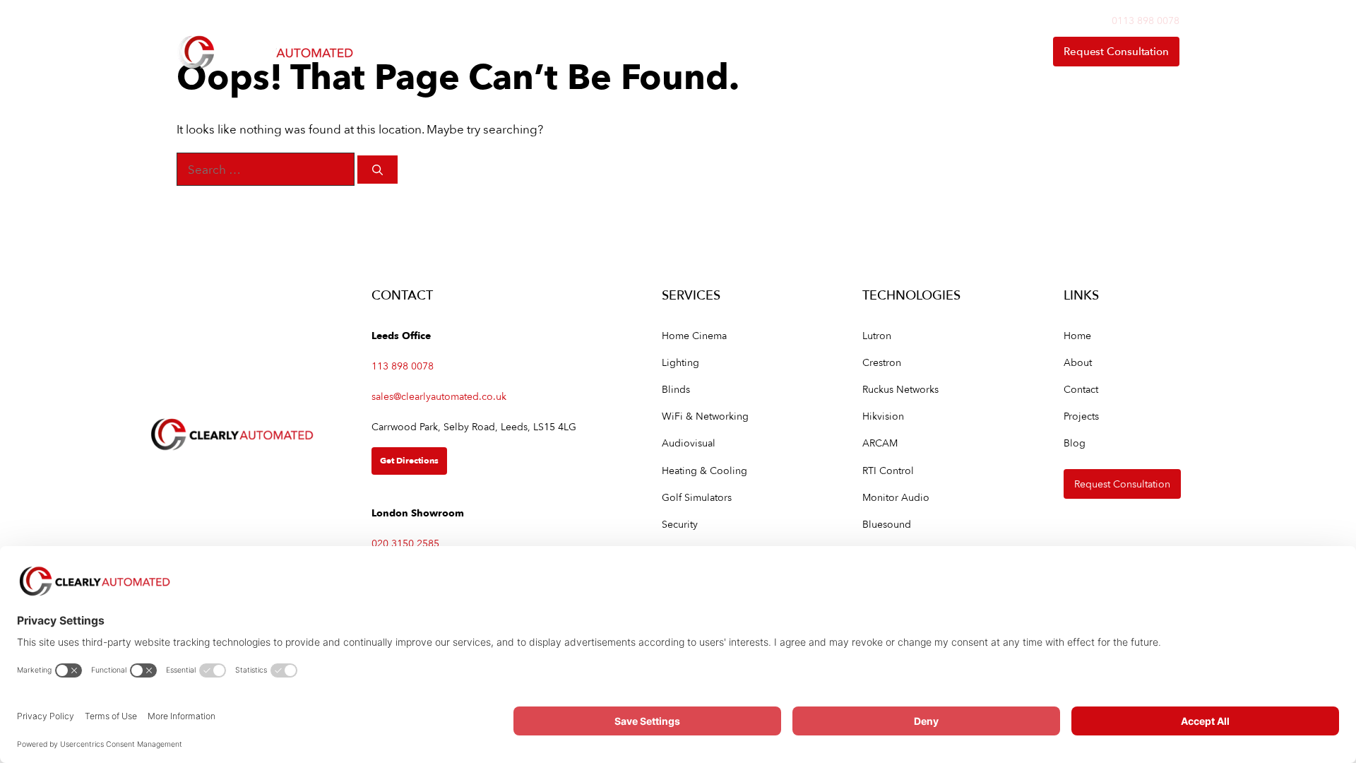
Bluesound (886, 524)
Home (599, 51)
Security (680, 524)
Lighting (680, 362)
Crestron (881, 362)
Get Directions (409, 460)
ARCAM (880, 442)
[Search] (377, 169)
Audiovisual (688, 442)
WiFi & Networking (705, 416)
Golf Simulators (697, 497)
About (902, 51)
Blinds (676, 389)
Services (672, 51)
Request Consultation (1116, 51)
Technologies (790, 51)
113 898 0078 (402, 365)
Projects (1081, 416)
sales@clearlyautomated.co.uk (438, 396)
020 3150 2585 (405, 543)
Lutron (876, 335)
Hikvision (883, 416)
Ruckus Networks (900, 389)
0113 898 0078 (1145, 20)
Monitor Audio (895, 497)
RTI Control (888, 470)
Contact (997, 51)
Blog (1075, 442)
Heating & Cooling (704, 470)
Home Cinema (694, 335)
